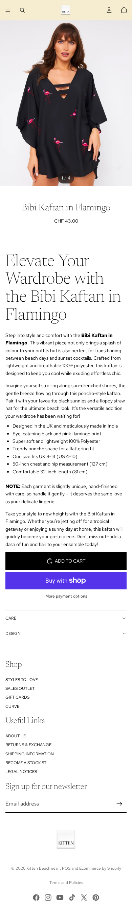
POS (66, 868)
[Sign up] (119, 804)
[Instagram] (48, 897)
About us (15, 736)
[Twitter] (84, 897)
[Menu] (8, 10)
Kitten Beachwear (43, 868)
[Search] (22, 10)
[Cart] (123, 10)
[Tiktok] (72, 897)
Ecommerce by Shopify (100, 868)
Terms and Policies (66, 882)
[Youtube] (60, 897)
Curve (12, 706)
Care (10, 618)
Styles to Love (21, 679)
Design (13, 633)
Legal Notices (21, 771)
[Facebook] (36, 897)
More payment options (66, 596)
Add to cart (70, 561)
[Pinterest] (96, 897)
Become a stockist (25, 763)
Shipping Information (29, 754)
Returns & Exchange (28, 745)
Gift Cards (17, 697)
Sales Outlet (20, 688)
